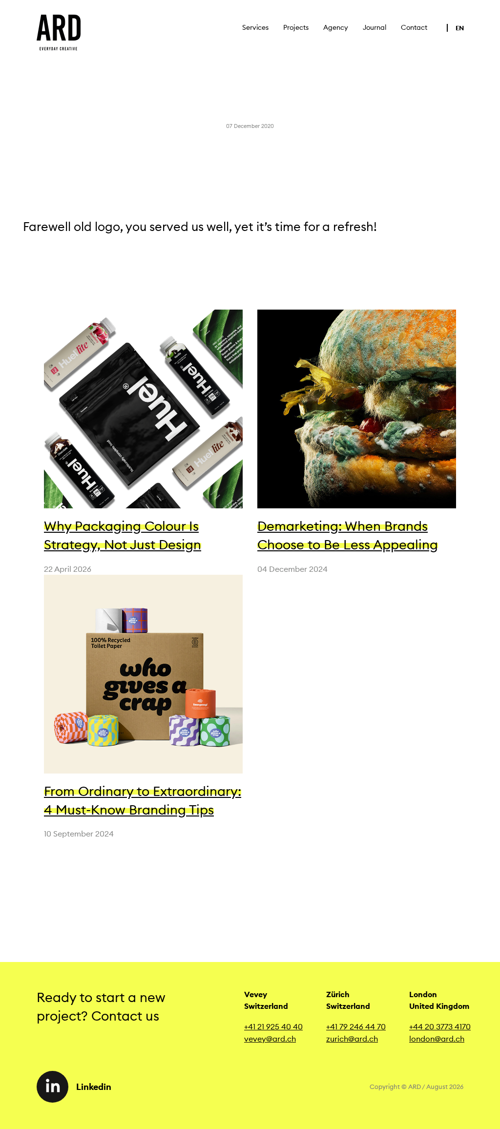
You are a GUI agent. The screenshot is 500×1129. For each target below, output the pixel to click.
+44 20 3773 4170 (440, 1026)
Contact (414, 27)
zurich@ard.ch (352, 1039)
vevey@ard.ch (270, 1039)
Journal (374, 27)
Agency (335, 27)
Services (255, 27)
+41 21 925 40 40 (273, 1026)
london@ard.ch (436, 1039)
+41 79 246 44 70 (356, 1026)
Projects (296, 27)
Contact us (128, 1015)
